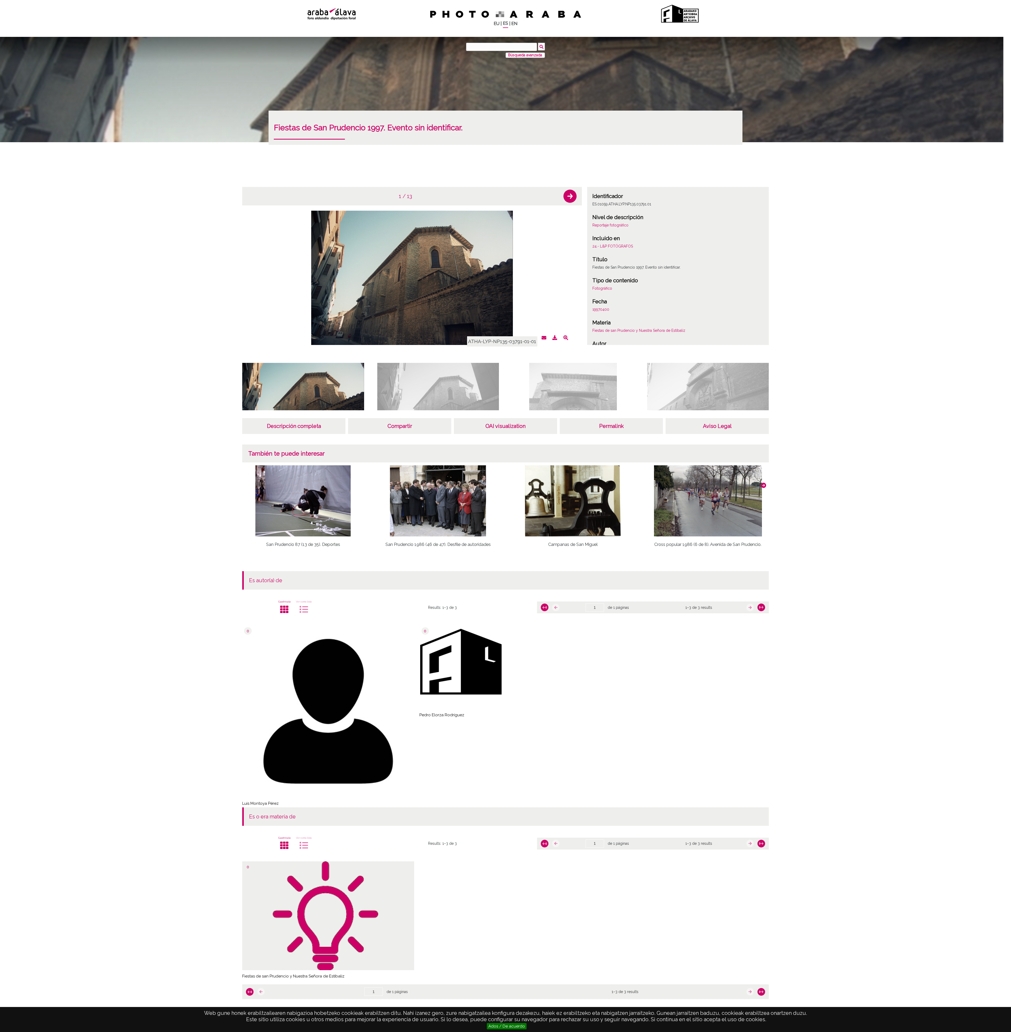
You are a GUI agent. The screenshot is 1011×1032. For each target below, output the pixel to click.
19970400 (600, 309)
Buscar (541, 47)
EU (496, 23)
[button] (570, 196)
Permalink (611, 426)
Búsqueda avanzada (525, 55)
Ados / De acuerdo (506, 1026)
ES (505, 23)
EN (514, 23)
